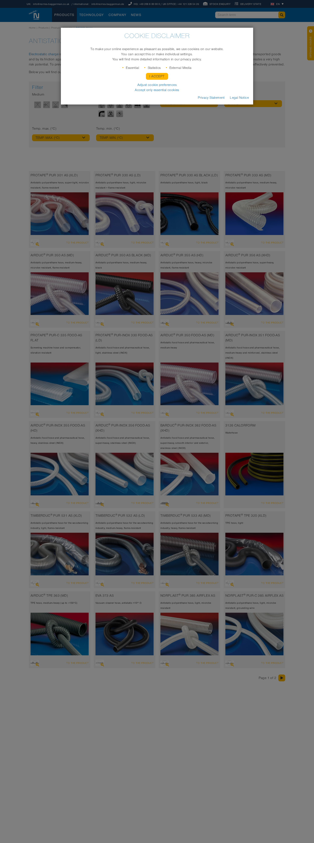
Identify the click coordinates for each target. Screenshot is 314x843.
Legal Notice (239, 98)
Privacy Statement (211, 98)
